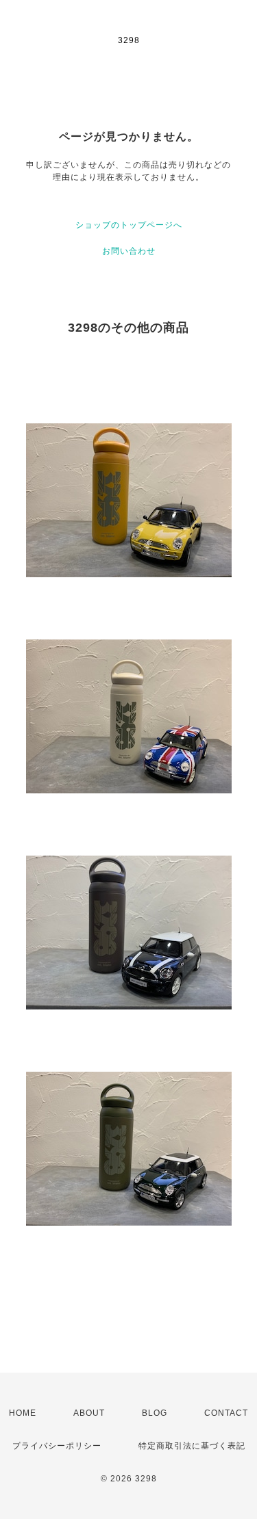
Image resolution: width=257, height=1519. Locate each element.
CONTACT (226, 1413)
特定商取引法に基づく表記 (191, 1446)
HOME (22, 1413)
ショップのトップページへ (128, 225)
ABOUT (89, 1413)
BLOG (154, 1413)
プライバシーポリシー (56, 1446)
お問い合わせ (129, 251)
